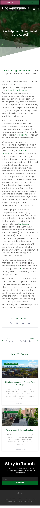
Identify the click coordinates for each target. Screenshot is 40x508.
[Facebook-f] (18, 493)
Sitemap (30, 501)
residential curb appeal (17, 90)
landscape (23, 224)
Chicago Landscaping (20, 70)
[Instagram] (22, 493)
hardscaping (21, 135)
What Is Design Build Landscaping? (20, 430)
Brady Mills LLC (23, 501)
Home (5, 70)
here (20, 268)
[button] (34, 9)
